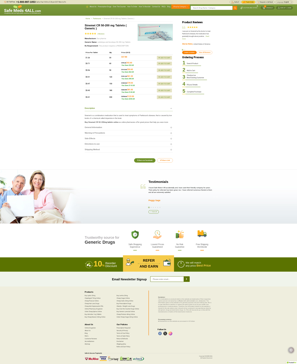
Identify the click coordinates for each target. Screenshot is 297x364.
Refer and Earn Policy (123, 347)
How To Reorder (145, 7)
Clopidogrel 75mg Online (92, 298)
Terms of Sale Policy (123, 336)
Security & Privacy (122, 330)
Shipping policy (121, 344)
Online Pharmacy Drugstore (93, 309)
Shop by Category (179, 7)
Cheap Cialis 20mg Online (125, 301)
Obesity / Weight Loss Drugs (126, 306)
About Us (93, 7)
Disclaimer (120, 341)
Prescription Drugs (104, 7)
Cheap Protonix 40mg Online (126, 314)
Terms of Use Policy (123, 333)
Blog (168, 7)
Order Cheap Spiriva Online (93, 311)
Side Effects (90, 138)
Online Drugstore (90, 328)
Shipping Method (92, 149)
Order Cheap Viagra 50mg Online (127, 317)
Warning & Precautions (95, 133)
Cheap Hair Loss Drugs (92, 303)
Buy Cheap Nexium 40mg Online (95, 317)
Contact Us (156, 7)
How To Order (132, 7)
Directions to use (92, 144)
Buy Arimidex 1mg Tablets (93, 314)
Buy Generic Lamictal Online (126, 311)
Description (90, 108)
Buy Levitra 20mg (122, 295)
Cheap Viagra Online (123, 298)
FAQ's (164, 7)
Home (88, 18)
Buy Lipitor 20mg (90, 295)
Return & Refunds (122, 339)
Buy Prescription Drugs (124, 303)
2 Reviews (100, 34)
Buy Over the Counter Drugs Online (128, 309)
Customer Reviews (91, 339)
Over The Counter (119, 7)
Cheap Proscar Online (92, 301)
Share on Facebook (145, 160)
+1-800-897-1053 (26, 1)
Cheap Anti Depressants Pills (94, 306)
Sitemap (87, 344)
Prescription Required (123, 328)
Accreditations (89, 341)
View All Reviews (204, 52)
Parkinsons (97, 18)
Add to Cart (165, 58)
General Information (93, 127)
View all (154, 212)
